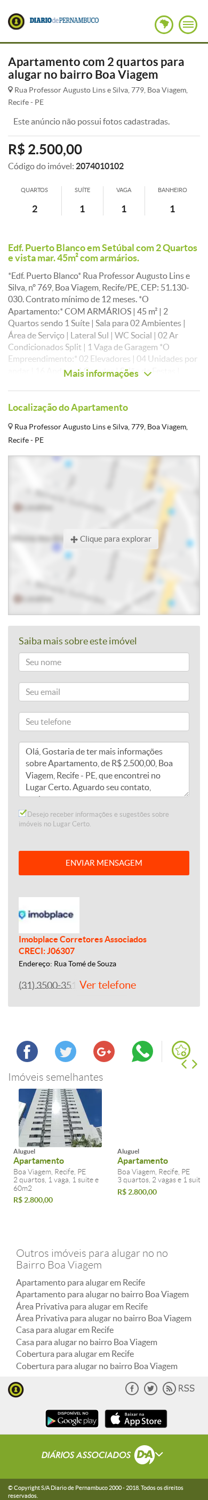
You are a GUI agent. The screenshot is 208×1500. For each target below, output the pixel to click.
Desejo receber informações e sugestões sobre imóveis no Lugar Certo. (94, 819)
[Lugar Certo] (16, 1388)
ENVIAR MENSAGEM (104, 862)
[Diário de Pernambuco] (64, 19)
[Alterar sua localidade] (164, 24)
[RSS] (179, 1393)
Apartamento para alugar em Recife (80, 1282)
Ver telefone (107, 985)
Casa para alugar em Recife (65, 1330)
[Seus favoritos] (181, 1050)
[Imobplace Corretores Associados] (49, 914)
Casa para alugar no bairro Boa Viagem (86, 1342)
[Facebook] (132, 1393)
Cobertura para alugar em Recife (75, 1353)
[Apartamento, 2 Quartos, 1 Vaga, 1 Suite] (60, 1118)
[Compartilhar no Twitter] (65, 1059)
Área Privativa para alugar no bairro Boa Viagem (103, 1318)
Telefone (37, 723)
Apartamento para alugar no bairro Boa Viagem (102, 1294)
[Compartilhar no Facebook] (27, 1059)
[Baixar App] (72, 1429)
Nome (33, 663)
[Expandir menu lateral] (188, 24)
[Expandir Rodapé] (104, 1456)
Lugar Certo (16, 21)
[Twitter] (150, 1393)
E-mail (34, 693)
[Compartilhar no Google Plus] (104, 1059)
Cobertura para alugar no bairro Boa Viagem (97, 1366)
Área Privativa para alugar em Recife (82, 1306)
